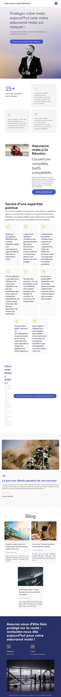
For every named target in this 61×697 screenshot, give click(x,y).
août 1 (41, 550)
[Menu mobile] (56, 3)
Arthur (8, 552)
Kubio (50, 695)
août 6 (15, 552)
